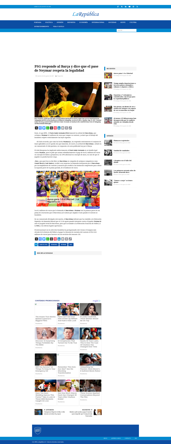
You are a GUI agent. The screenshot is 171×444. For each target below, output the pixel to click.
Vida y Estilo (58, 26)
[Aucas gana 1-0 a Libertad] (108, 75)
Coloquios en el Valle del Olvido (123, 161)
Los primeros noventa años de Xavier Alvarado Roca (125, 171)
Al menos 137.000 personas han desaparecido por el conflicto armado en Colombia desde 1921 (125, 121)
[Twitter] (122, 6)
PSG (71, 244)
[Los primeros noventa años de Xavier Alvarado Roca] (108, 173)
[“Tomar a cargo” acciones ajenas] (108, 183)
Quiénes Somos (116, 438)
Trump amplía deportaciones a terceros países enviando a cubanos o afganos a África (125, 85)
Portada (37, 22)
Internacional (98, 22)
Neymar (63, 244)
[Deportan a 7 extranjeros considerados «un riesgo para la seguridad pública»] (108, 97)
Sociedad (112, 22)
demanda (54, 244)
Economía (83, 22)
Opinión (60, 22)
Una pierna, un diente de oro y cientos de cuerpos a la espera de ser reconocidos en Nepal (125, 108)
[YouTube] (129, 6)
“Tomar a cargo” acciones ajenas (123, 181)
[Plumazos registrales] (108, 143)
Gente (122, 22)
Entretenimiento (41, 26)
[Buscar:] (126, 30)
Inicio (105, 438)
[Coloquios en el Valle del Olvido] (108, 163)
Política (49, 22)
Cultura (133, 22)
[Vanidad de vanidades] (108, 153)
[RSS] (137, 6)
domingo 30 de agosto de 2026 (123, 75)
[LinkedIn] (125, 6)
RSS (136, 438)
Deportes (71, 22)
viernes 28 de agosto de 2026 (122, 142)
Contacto (128, 438)
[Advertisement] (85, 47)
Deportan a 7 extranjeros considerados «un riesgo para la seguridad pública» (124, 96)
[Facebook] (118, 6)
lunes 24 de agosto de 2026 (122, 174)
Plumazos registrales (121, 140)
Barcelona (43, 244)
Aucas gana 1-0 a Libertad (123, 73)
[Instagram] (133, 6)
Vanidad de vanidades (121, 150)
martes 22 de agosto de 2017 (45, 76)
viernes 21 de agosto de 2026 (122, 184)
